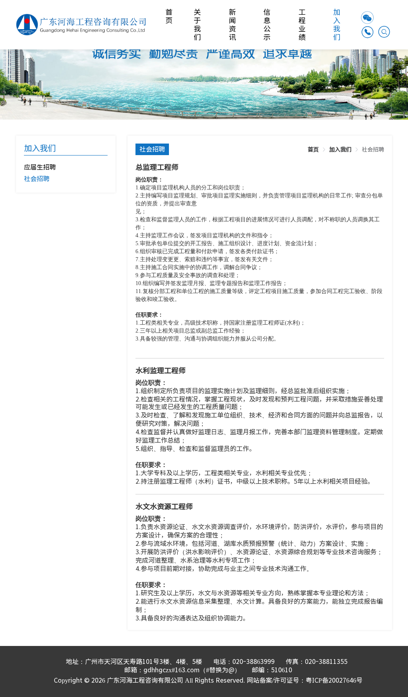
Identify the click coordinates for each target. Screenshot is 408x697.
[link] (313, 149)
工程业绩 (302, 24)
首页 (169, 16)
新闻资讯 (233, 24)
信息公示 (267, 24)
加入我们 (337, 24)
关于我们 (198, 24)
